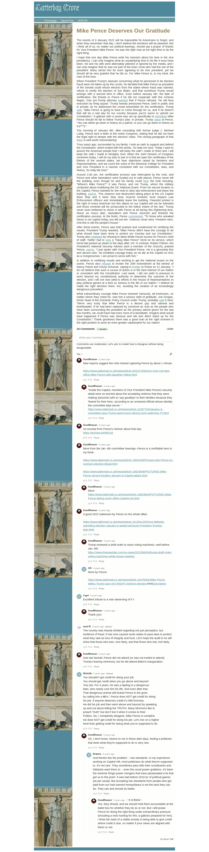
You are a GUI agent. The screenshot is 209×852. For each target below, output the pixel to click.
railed (157, 119)
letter (80, 140)
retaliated (96, 236)
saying (92, 193)
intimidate (161, 116)
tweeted (123, 100)
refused (106, 263)
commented (135, 216)
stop (108, 240)
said (79, 110)
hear (146, 181)
